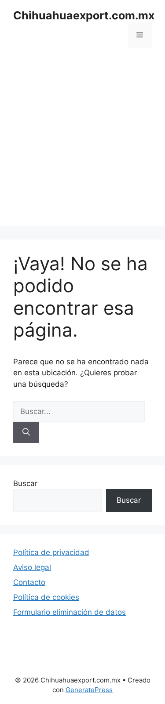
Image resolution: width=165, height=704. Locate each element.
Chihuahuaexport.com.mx (83, 15)
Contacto (29, 582)
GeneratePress (89, 690)
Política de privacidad (51, 552)
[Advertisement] (82, 144)
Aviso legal (32, 567)
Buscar (25, 483)
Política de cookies (46, 597)
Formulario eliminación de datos (69, 612)
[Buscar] (26, 432)
